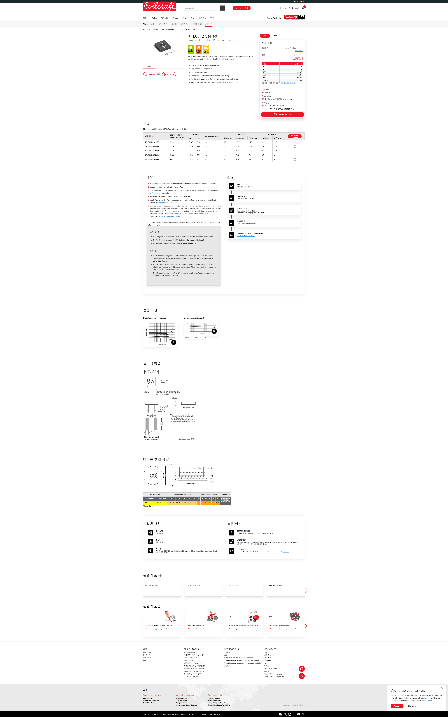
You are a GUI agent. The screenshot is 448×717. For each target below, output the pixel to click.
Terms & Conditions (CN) (274, 677)
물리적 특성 (185, 24)
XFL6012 (191, 29)
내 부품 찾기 (299, 51)
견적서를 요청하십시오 (288, 83)
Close (442, 688)
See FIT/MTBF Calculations (246, 236)
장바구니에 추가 (285, 114)
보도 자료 (267, 658)
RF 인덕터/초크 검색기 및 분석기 (195, 666)
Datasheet (152, 74)
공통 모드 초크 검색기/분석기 (194, 668)
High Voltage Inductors (169, 29)
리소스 (149, 66)
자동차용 (227, 652)
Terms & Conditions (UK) (274, 674)
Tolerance (265, 89)
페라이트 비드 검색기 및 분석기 (195, 671)
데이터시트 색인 (284, 8)
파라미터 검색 (243, 8)
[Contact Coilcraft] (302, 669)
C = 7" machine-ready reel (274, 106)
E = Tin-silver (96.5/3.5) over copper (278, 99)
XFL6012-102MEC (152, 159)
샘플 (275, 36)
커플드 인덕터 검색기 (191, 658)
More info (286, 552)
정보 (266, 663)
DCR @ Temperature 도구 (193, 663)
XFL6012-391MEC (152, 146)
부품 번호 (265, 48)
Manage (412, 706)
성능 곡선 (173, 24)
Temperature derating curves (167, 202)
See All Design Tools (192, 677)
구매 (265, 36)
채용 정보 (202, 18)
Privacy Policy (427, 700)
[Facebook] (280, 714)
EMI (144, 660)
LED (225, 655)
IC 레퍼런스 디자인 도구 (192, 674)
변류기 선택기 (189, 660)
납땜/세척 (208, 24)
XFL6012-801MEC (152, 155)
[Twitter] (285, 714)
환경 (165, 24)
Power (155, 29)
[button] (306, 590)
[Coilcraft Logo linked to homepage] (159, 7)
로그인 (297, 8)
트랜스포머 (147, 658)
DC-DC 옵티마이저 (190, 652)
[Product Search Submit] (222, 8)
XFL (183, 29)
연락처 (211, 18)
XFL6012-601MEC (152, 151)
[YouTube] (298, 714)
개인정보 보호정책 (271, 668)
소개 (152, 24)
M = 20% (268, 92)
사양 (159, 24)
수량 (263, 55)
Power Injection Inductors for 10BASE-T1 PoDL (242, 660)
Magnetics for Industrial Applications (238, 658)
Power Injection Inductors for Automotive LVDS (242, 663)
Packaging (265, 103)
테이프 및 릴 (197, 24)
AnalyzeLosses (294, 136)
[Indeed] (303, 714)
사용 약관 (267, 671)
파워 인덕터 (147, 652)
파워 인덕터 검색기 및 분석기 (194, 655)
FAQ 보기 (267, 666)
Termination (266, 96)
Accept (397, 706)
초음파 (226, 666)
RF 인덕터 (147, 655)
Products (146, 29)
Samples (267, 660)
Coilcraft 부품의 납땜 (249, 544)
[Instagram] (289, 714)
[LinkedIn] (294, 714)
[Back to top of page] (302, 676)
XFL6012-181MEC (152, 142)
